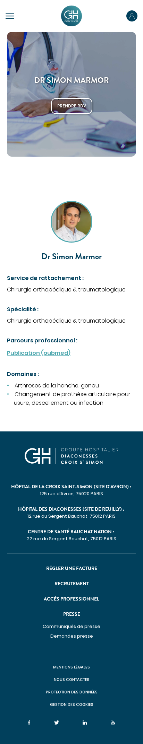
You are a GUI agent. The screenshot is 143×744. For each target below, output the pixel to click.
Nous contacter (72, 679)
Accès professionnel (71, 598)
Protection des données (72, 692)
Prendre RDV (71, 106)
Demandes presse (71, 636)
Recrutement (71, 583)
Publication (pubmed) (38, 353)
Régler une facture (71, 568)
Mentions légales (71, 667)
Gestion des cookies (71, 704)
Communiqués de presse (71, 626)
